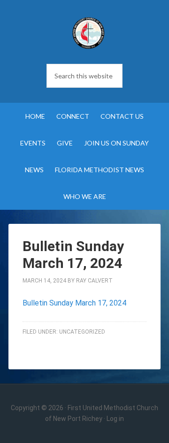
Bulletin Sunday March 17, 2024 (74, 302)
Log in (115, 418)
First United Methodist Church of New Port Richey (88, 32)
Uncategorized (82, 331)
